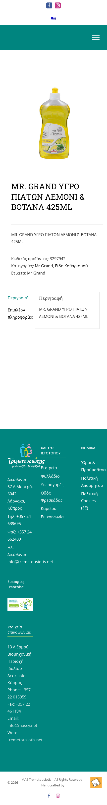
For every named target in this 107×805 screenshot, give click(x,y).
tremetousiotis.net (25, 740)
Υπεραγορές (52, 484)
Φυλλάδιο (50, 476)
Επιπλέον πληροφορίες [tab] (19, 313)
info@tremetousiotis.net (30, 561)
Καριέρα (48, 508)
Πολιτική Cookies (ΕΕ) (89, 501)
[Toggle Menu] (96, 37)
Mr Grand (44, 266)
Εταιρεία (49, 468)
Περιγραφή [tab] (18, 298)
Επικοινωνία (52, 517)
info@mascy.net (22, 725)
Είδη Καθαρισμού (71, 266)
